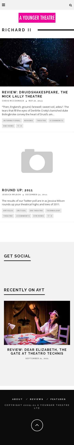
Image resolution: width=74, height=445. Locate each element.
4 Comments (23, 216)
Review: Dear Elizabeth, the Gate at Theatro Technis (37, 351)
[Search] (70, 5)
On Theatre (36, 210)
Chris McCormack (13, 101)
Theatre (41, 120)
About (17, 399)
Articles (8, 210)
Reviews (28, 120)
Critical (21, 210)
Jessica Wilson (11, 195)
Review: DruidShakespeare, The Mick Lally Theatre (35, 94)
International (12, 120)
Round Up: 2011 (17, 190)
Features (58, 399)
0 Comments (56, 120)
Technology (53, 210)
